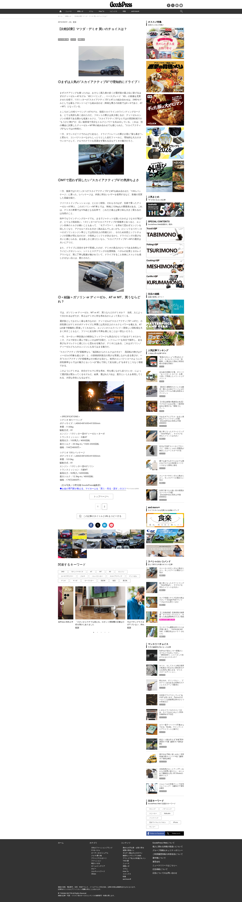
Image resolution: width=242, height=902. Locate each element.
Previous (61, 602)
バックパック (153, 818)
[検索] (181, 11)
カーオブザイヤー (67, 576)
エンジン (121, 572)
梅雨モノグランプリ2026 (132, 856)
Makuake (167, 813)
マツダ (75, 580)
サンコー (152, 827)
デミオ (63, 580)
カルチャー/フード (98, 871)
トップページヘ (101, 496)
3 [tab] (101, 632)
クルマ (73, 39)
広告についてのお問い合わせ (165, 873)
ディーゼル (133, 576)
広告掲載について (160, 869)
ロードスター (89, 580)
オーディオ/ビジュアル (99, 853)
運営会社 (156, 862)
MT (100, 572)
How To (101, 11)
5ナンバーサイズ (77, 572)
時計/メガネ (95, 863)
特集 (124, 11)
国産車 (103, 580)
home (60, 11)
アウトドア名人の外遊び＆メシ (134, 858)
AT (91, 572)
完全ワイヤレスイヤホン (157, 822)
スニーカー (153, 813)
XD (110, 572)
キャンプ (152, 809)
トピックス (113, 11)
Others (93, 874)
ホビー (93, 869)
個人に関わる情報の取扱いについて (168, 846)
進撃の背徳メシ (128, 850)
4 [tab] (105, 632)
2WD (62, 572)
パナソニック (167, 809)
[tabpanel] (101, 607)
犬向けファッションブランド (102, 848)
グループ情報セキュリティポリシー (168, 850)
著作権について (159, 858)
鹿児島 (125, 580)
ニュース (69, 11)
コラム (91, 11)
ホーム (60, 16)
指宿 (114, 580)
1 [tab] (93, 632)
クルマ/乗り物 (63, 39)
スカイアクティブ (116, 576)
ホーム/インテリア (98, 866)
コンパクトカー (97, 576)
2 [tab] (97, 632)
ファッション (96, 861)
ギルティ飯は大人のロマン (132, 853)
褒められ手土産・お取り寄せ (133, 848)
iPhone (175, 822)
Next (139, 602)
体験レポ (80, 11)
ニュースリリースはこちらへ (165, 865)
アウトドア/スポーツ (99, 858)
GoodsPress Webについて (164, 843)
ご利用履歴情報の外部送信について (168, 854)
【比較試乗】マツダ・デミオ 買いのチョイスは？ (91, 16)
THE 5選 (126, 861)
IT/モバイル (95, 850)
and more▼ (135, 11)
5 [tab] (109, 632)
